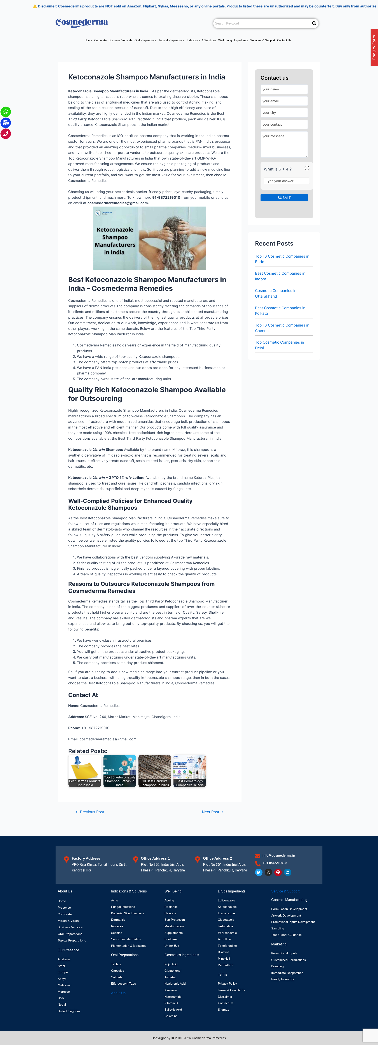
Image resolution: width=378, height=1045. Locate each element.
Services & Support (262, 40)
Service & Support (285, 891)
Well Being (225, 40)
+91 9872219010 (275, 863)
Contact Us (284, 40)
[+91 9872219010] (258, 863)
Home (88, 40)
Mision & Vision (68, 920)
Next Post (213, 812)
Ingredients (241, 40)
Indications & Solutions (201, 40)
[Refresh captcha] (307, 168)
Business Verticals (120, 40)
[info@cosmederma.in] (257, 856)
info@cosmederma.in (278, 855)
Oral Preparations (146, 40)
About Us (118, 993)
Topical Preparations (172, 40)
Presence (64, 907)
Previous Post (89, 812)
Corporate (100, 40)
